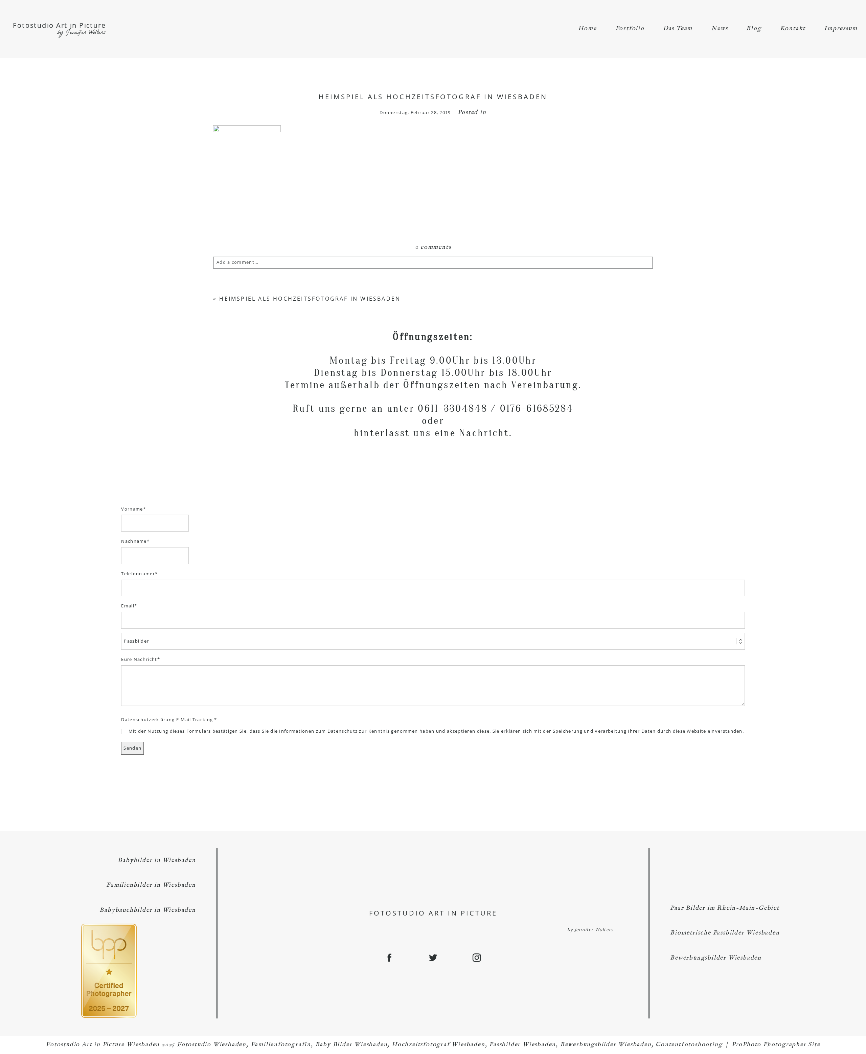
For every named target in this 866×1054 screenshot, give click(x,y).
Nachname (133, 541)
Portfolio (629, 29)
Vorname (132, 509)
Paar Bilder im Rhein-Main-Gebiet (724, 908)
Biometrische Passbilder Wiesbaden (724, 933)
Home (587, 29)
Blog (753, 29)
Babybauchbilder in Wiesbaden (147, 910)
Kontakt (793, 29)
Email (127, 606)
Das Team (677, 29)
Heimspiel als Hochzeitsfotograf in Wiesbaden (310, 298)
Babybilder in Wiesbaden (157, 860)
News (719, 29)
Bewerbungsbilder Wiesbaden (715, 958)
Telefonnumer (138, 574)
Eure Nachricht (139, 659)
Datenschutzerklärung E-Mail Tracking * (169, 719)
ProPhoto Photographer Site (776, 1045)
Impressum (840, 29)
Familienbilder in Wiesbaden (151, 885)
